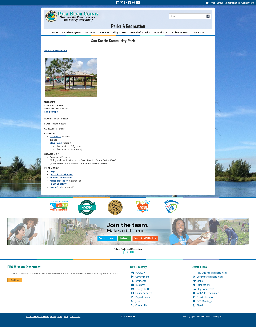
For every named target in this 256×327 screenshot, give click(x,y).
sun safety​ (55, 187)
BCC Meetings (204, 301)
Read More (15, 280)
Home (53, 316)
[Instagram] (125, 2)
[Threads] (133, 2)
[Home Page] (207, 2)
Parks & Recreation (128, 26)
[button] (208, 16)
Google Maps (51, 111)
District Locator (205, 297)
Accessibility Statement (37, 316)
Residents (140, 281)
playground (56, 142)
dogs (52, 171)
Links (220, 2)
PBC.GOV (140, 272)
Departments (232, 2)
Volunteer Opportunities (210, 276)
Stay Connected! (205, 289)
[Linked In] (117, 2)
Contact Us (247, 2)
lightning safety (58, 183)
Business (140, 284)
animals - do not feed (61, 177)
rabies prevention (59, 180)
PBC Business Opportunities (212, 272)
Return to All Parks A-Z (55, 50)
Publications (203, 284)
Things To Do (142, 289)
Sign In (200, 305)
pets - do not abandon (61, 174)
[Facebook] (129, 2)
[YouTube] (131, 252)
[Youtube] (138, 2)
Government (142, 276)
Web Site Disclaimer (207, 293)
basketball (55, 136)
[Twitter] (122, 2)
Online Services (143, 293)
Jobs (213, 2)
